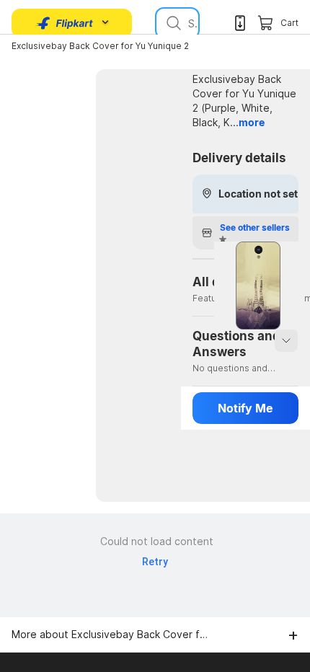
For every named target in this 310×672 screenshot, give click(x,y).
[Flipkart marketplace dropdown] (65, 23)
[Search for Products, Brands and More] (172, 23)
